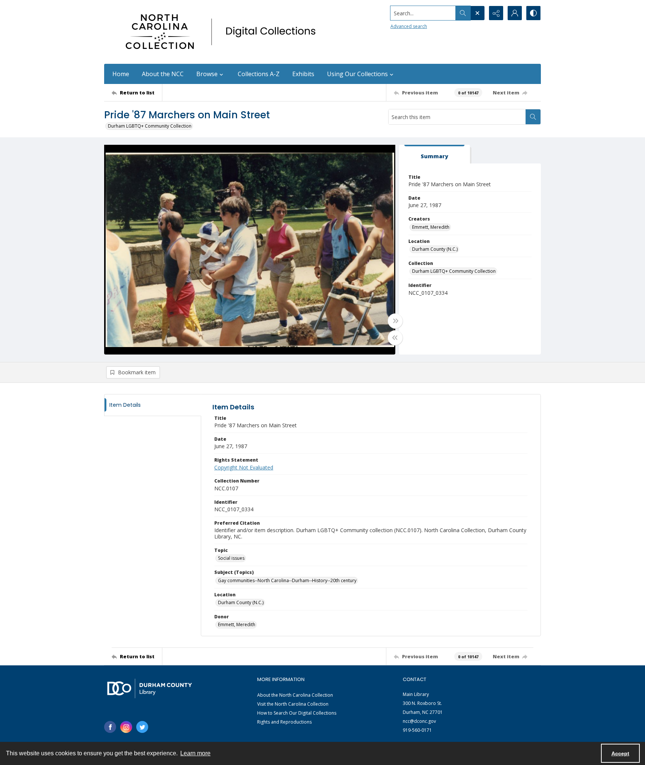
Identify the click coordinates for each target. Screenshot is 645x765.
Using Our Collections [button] (357, 74)
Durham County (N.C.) (435, 249)
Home (120, 74)
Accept (620, 753)
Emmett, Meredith (430, 227)
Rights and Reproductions (284, 722)
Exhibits (303, 74)
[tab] (434, 154)
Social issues (231, 558)
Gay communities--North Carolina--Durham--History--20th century (287, 580)
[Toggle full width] (395, 320)
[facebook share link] (110, 727)
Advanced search (408, 26)
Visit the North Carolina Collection (292, 704)
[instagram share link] (126, 727)
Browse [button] (207, 74)
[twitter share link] (142, 727)
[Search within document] (533, 116)
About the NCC (163, 74)
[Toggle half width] (395, 337)
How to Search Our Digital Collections (296, 713)
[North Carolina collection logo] (223, 32)
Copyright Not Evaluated (243, 467)
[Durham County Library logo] (149, 688)
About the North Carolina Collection (295, 695)
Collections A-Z (259, 74)
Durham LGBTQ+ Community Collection (149, 126)
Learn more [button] (195, 753)
